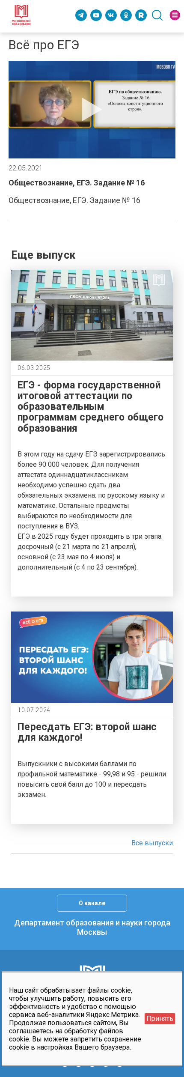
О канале (92, 903)
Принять (159, 1018)
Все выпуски (152, 843)
